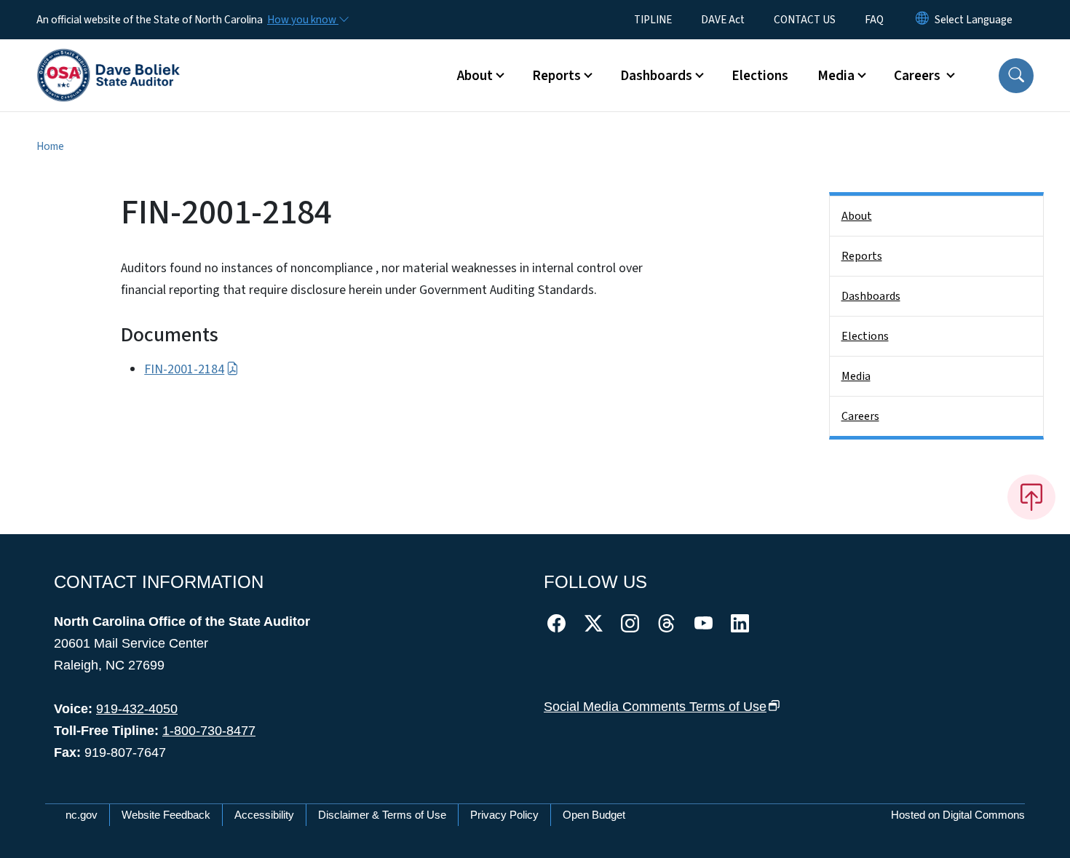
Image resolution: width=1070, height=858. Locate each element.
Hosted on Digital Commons (958, 815)
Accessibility (264, 815)
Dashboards (870, 296)
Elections (760, 75)
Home (50, 146)
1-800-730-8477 (208, 730)
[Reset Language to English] (922, 20)
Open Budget (594, 815)
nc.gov (82, 815)
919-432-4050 (137, 709)
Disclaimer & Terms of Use (382, 815)
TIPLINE (653, 20)
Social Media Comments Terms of (655, 706)
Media (856, 376)
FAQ (874, 20)
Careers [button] (918, 75)
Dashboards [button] (656, 75)
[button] (1016, 75)
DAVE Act (723, 20)
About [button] (475, 75)
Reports (861, 256)
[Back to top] (1031, 497)
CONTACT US (805, 20)
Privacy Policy (504, 815)
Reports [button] (556, 75)
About (856, 216)
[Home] (108, 59)
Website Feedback (166, 815)
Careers (860, 416)
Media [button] (836, 75)
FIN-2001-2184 (184, 369)
